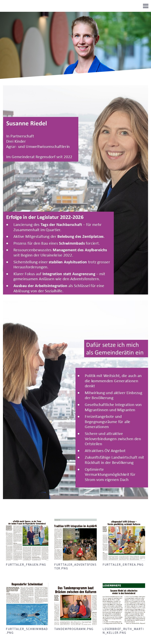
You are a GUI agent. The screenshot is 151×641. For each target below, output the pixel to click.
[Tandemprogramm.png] (75, 604)
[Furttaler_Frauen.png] (27, 539)
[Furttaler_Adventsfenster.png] (75, 539)
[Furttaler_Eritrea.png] (124, 539)
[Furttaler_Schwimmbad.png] (27, 604)
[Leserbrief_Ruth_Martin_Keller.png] (124, 604)
